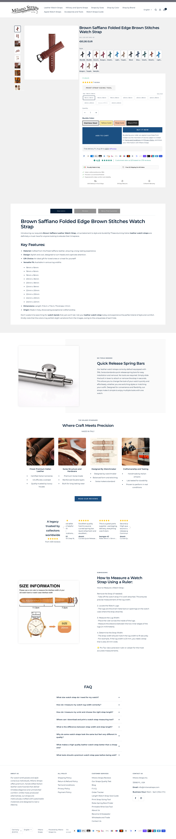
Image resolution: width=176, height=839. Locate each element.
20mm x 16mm (127, 97)
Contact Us (96, 821)
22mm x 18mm (154, 97)
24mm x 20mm (103, 103)
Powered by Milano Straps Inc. (56, 831)
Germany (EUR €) (15, 831)
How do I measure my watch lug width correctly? (78, 705)
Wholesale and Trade (101, 817)
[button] (87, 82)
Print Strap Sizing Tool (99, 88)
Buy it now (143, 130)
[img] (53, 538)
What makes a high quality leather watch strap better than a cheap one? (86, 746)
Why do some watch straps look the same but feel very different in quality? (86, 735)
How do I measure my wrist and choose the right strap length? (84, 712)
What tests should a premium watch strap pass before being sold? (86, 755)
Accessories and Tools (73, 12)
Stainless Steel (90, 123)
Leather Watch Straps (53, 8)
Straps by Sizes (97, 8)
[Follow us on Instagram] (141, 798)
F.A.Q (94, 789)
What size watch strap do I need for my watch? (77, 697)
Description (61, 211)
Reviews (85, 211)
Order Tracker (98, 792)
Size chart (160, 93)
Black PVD (132, 123)
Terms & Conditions (66, 785)
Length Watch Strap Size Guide (105, 796)
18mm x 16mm (89, 97)
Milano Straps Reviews (101, 778)
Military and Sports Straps (77, 8)
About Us (96, 810)
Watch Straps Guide (94, 12)
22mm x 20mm (89, 103)
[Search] (156, 10)
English (147, 10)
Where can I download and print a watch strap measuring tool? (85, 720)
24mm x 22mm (116, 103)
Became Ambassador (101, 814)
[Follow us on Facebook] (135, 798)
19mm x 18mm (114, 97)
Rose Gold (119, 123)
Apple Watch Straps (52, 12)
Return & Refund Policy (68, 781)
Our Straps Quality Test (101, 781)
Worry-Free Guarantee (109, 211)
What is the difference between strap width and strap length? (84, 727)
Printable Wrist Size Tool (102, 807)
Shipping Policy (65, 778)
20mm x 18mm (141, 97)
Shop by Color (113, 8)
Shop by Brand (128, 8)
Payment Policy (64, 792)
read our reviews (88, 499)
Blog (94, 785)
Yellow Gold (106, 123)
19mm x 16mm (101, 97)
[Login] (160, 10)
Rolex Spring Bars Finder (102, 803)
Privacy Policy (64, 789)
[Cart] (164, 10)
